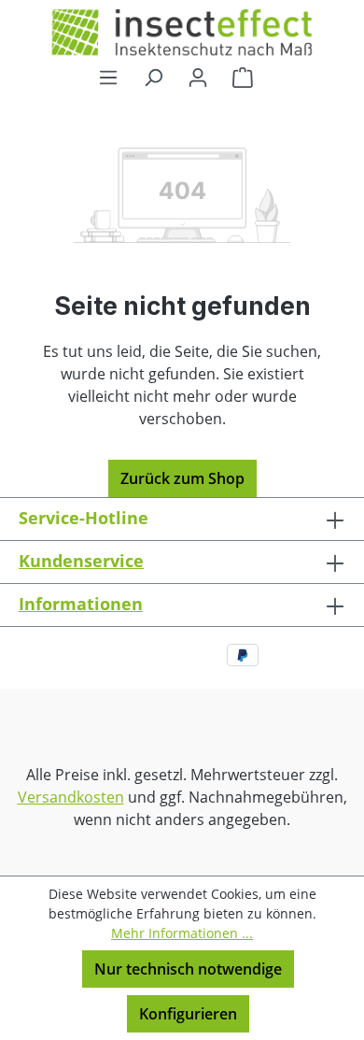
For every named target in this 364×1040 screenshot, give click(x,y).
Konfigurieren (188, 1014)
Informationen (81, 603)
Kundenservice (81, 560)
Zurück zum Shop (182, 478)
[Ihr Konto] (197, 76)
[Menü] (108, 76)
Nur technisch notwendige (188, 969)
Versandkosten (71, 797)
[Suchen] (153, 76)
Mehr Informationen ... (182, 933)
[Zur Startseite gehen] (182, 32)
